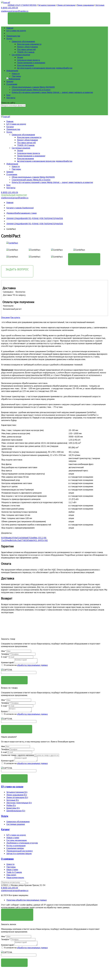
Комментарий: (7, 662)
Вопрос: (4, 711)
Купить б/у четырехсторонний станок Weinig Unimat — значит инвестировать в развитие (52, 92)
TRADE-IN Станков (25, 52)
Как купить (15, 317)
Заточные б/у (12, 800)
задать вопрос (17, 269)
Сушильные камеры (15, 848)
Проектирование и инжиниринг (31, 62)
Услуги (9, 38)
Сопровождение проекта (28, 60)
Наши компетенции (15, 877)
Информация (12, 70)
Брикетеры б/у (13, 808)
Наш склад (11, 874)
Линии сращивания (85, 5)
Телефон (5, 654)
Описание (5, 317)
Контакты (10, 97)
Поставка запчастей (26, 49)
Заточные (99, 5)
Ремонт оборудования (27, 46)
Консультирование (25, 65)
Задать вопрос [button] (16, 729)
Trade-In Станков (14, 872)
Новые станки (12, 837)
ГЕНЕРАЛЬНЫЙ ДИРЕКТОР (29, 16)
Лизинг (20, 57)
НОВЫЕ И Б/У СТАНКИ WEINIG (22, 5)
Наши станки (12, 869)
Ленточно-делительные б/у (19, 802)
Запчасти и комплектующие (19, 853)
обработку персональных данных (32, 665)
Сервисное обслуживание (23, 41)
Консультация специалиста (29, 44)
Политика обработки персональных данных (26, 900)
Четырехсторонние (47, 5)
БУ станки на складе (12, 786)
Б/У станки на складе (16, 835)
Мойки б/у (11, 805)
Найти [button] (14, 111)
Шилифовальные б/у (15, 810)
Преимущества (13, 35)
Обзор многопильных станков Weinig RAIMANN (33, 87)
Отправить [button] (14, 778)
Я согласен (17, 913)
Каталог (10, 33)
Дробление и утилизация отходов (22, 842)
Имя (3, 651)
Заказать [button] (14, 680)
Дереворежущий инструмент (19, 850)
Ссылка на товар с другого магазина (17, 755)
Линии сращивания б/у (16, 794)
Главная (9, 28)
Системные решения (21, 54)
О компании (11, 84)
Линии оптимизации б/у (17, 797)
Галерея (9, 81)
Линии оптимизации (66, 5)
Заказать (84, 257)
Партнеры (16, 76)
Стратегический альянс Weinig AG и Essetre (31, 89)
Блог (8, 95)
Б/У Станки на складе (16, 30)
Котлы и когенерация (16, 845)
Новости (16, 73)
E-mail (4, 657)
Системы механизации (16, 840)
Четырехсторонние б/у (16, 792)
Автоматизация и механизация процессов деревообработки (44, 68)
